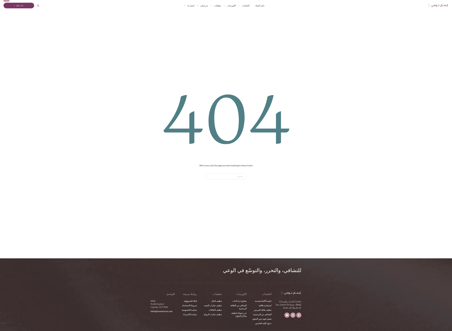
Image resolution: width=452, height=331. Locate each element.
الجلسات (267, 294)
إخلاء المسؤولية (190, 301)
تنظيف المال (216, 301)
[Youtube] (286, 315)
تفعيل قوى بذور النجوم (262, 318)
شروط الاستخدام (189, 305)
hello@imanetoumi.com (162, 311)
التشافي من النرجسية (262, 314)
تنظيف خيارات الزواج (213, 314)
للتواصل (170, 294)
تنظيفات (217, 294)
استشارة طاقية (265, 305)
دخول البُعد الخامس (263, 323)
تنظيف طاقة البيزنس (263, 310)
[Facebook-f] (298, 315)
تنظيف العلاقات (215, 310)
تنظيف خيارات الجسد (213, 305)
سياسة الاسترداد (190, 314)
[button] (19, 5)
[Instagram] (292, 315)
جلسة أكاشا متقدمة (263, 301)
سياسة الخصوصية (189, 310)
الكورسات (241, 294)
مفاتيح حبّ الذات (239, 301)
